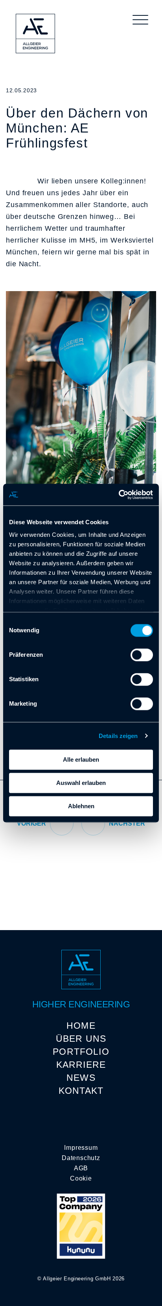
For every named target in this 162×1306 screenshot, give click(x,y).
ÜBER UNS (81, 1038)
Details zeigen (118, 735)
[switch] (142, 654)
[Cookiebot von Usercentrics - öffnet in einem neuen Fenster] (118, 495)
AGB (81, 1168)
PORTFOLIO (81, 1051)
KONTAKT (81, 1091)
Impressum (81, 1147)
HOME (81, 1025)
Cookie (81, 1178)
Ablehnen (81, 806)
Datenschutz (81, 1158)
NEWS (81, 1077)
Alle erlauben (81, 759)
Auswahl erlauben (81, 782)
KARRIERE (81, 1064)
